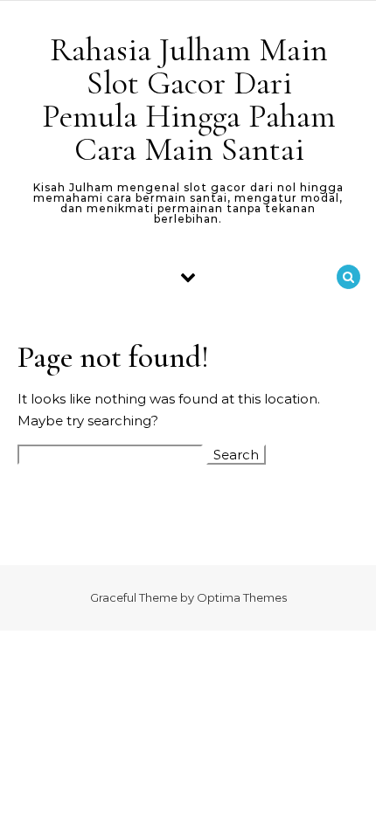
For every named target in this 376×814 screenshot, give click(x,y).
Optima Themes (242, 597)
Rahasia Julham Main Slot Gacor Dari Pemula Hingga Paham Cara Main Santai (189, 99)
